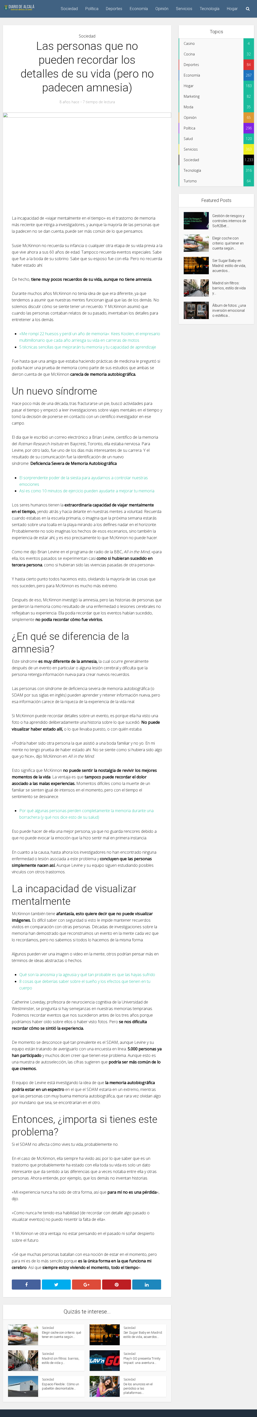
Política (91, 8)
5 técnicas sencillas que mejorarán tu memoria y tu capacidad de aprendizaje (87, 347)
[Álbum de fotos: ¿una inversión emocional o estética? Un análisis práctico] (198, 310)
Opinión (161, 8)
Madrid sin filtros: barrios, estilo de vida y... (229, 288)
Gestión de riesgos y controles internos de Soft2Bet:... (229, 221)
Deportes (114, 8)
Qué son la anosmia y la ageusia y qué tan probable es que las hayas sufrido (87, 974)
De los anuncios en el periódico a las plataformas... (138, 1388)
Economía (139, 8)
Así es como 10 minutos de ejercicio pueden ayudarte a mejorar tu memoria (86, 491)
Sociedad (69, 8)
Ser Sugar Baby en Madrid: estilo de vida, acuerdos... (229, 266)
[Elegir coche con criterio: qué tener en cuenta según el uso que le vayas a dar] (198, 243)
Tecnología (209, 8)
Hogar (232, 8)
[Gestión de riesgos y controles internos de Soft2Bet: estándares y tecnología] (198, 220)
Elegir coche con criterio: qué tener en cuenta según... (228, 243)
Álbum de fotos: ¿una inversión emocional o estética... (229, 310)
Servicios (184, 8)
